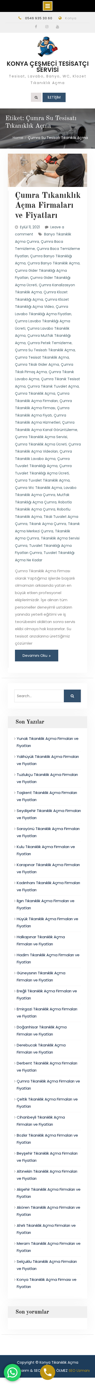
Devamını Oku (35, 655)
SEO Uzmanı (79, 1370)
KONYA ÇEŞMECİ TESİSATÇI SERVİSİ (48, 66)
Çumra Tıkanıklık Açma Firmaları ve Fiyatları (48, 206)
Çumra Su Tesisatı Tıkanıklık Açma (45, 350)
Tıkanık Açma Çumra (47, 523)
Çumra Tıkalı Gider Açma (37, 364)
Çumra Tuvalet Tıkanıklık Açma (42, 480)
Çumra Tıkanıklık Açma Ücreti (41, 444)
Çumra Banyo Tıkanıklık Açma (53, 263)
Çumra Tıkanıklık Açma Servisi (41, 436)
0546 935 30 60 (38, 18)
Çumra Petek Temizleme (49, 342)
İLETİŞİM (54, 97)
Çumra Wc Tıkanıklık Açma (38, 487)
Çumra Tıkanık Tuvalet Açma (53, 386)
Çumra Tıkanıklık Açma (35, 393)
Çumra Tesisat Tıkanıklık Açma (42, 357)
